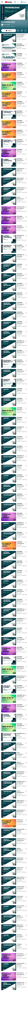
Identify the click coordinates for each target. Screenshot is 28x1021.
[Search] (15, 2)
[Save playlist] (18, 30)
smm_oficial (19, 37)
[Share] (21, 30)
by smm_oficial (7, 24)
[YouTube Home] (8, 2)
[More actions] (25, 30)
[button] (14, 12)
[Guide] (2, 2)
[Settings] (18, 2)
